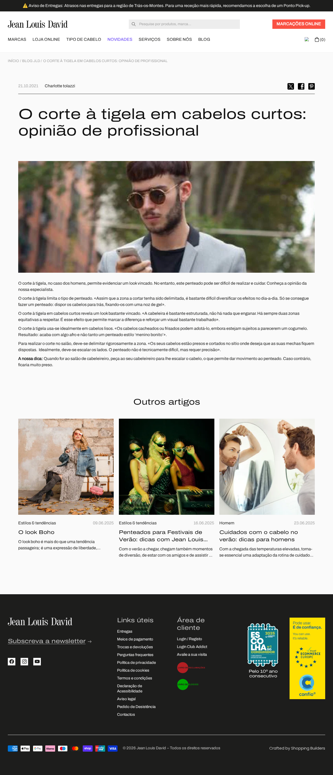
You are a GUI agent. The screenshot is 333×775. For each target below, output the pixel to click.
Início (13, 61)
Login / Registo (189, 639)
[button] (17, 39)
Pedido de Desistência (136, 707)
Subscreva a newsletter (47, 642)
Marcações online (299, 24)
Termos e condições (134, 678)
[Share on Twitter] (290, 86)
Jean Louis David (151, 748)
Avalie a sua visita (192, 655)
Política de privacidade (136, 663)
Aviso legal (126, 699)
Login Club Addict (192, 647)
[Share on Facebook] (301, 86)
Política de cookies (133, 671)
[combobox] (184, 24)
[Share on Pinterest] (311, 86)
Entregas (124, 632)
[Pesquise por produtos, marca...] (134, 24)
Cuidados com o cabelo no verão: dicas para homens (258, 536)
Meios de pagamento (135, 640)
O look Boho (36, 532)
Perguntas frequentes (135, 655)
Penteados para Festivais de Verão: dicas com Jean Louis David (161, 537)
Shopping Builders (308, 748)
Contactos (126, 715)
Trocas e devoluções (135, 647)
